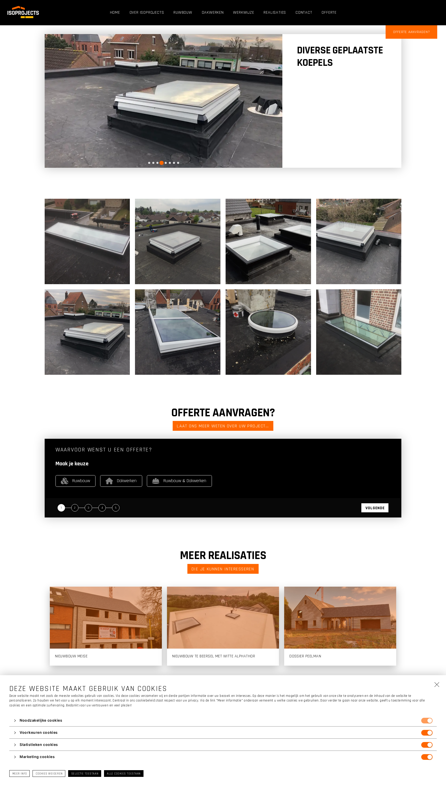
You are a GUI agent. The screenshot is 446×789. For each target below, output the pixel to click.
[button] (223, 721)
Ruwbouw (81, 481)
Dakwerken (127, 481)
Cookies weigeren (49, 774)
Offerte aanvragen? (411, 32)
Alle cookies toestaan (123, 774)
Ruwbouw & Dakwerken (184, 481)
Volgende (375, 508)
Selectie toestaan (84, 774)
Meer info (19, 774)
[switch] (427, 720)
